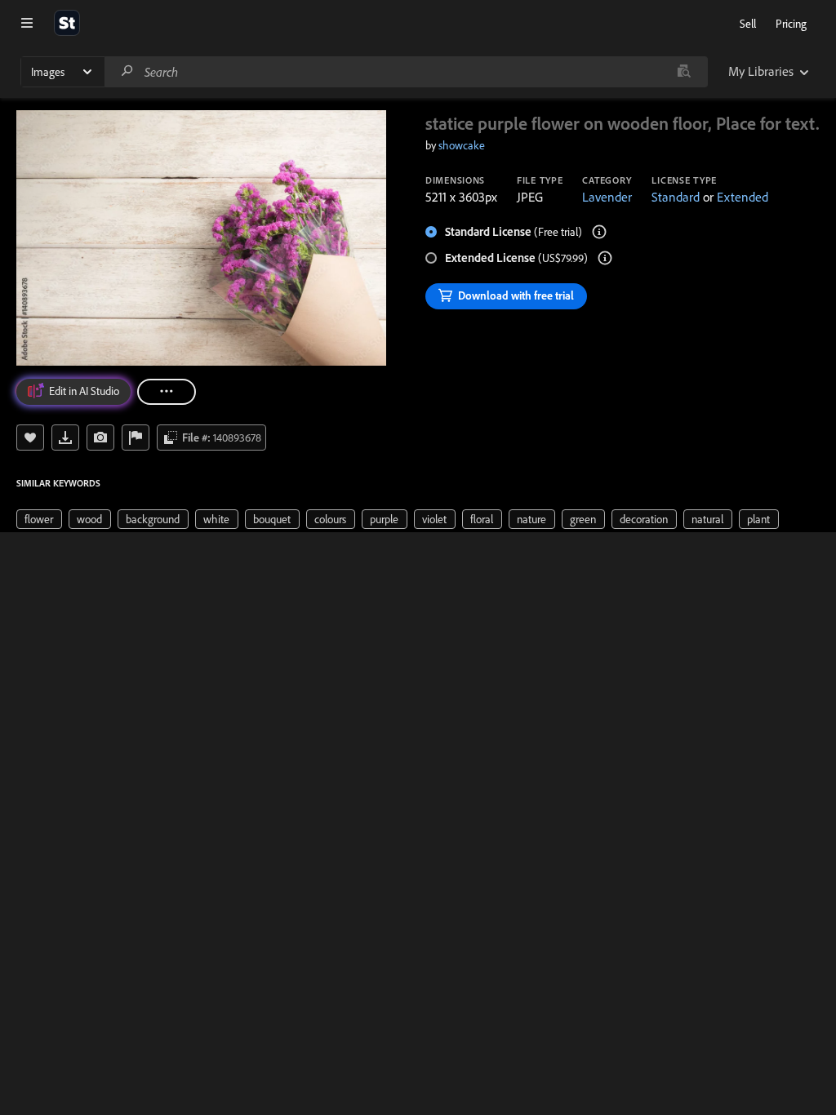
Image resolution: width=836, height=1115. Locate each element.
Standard (675, 197)
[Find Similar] (100, 437)
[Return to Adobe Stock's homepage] (67, 23)
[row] (39, 519)
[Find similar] (684, 72)
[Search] (127, 71)
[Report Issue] (135, 437)
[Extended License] (605, 258)
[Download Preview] (65, 437)
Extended (742, 197)
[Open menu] (27, 23)
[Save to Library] (30, 437)
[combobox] (406, 72)
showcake (461, 145)
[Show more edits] (166, 392)
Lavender (607, 197)
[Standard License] (599, 232)
